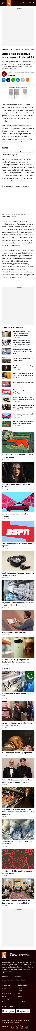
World (3, 991)
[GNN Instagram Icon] (22, 1027)
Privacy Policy (18, 976)
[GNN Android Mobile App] (8, 1011)
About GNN (5, 976)
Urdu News (21, 1001)
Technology (5, 999)
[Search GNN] (32, 3)
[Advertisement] (18, 307)
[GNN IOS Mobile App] (23, 1011)
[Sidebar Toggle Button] (3, 3)
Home (20, 988)
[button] (18, 515)
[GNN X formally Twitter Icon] (17, 1027)
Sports (4, 996)
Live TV (20, 999)
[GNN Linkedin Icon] (27, 1027)
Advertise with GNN (20, 980)
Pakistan (4, 988)
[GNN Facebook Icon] (12, 1027)
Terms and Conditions (7, 980)
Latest (20, 991)
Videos (20, 996)
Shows (20, 993)
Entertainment (6, 993)
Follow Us (5, 1027)
